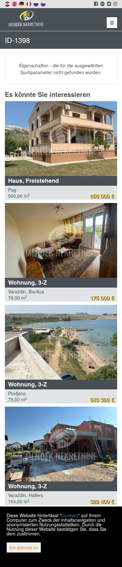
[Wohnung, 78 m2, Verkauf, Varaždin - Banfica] (61, 240)
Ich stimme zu (23, 547)
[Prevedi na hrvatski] (8, 3)
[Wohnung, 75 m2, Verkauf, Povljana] (61, 342)
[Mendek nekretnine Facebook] (95, 3)
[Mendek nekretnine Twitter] (108, 3)
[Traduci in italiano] (29, 3)
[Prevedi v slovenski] (44, 3)
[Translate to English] (15, 3)
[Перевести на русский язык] (36, 3)
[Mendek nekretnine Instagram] (114, 3)
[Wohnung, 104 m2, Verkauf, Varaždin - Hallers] (61, 444)
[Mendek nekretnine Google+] (102, 3)
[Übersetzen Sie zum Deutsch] (22, 3)
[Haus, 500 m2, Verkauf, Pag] (61, 138)
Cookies (69, 515)
